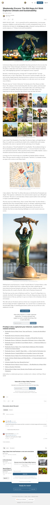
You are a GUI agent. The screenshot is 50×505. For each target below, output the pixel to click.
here (12, 305)
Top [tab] (4, 448)
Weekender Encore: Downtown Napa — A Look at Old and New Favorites (24, 338)
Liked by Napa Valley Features (11, 422)
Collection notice (34, 496)
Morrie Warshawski (9, 433)
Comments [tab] (6, 409)
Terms (29, 496)
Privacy (25, 496)
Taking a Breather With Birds (12, 367)
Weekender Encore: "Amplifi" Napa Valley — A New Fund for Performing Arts (25, 351)
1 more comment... (6, 441)
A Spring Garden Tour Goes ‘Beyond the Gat (16, 362)
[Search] (32, 2)
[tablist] (8, 410)
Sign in (46, 2)
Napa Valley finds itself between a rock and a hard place (18, 451)
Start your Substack (22, 499)
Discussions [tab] (12, 448)
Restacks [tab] (11, 409)
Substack (19, 502)
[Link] (1, 328)
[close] (37, 457)
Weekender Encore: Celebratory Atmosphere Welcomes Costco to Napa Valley (25, 340)
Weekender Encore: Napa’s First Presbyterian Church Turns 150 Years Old (24, 356)
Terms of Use (31, 476)
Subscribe (40, 2)
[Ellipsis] (47, 421)
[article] (25, 454)
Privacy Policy (34, 478)
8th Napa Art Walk (23, 26)
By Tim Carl (5, 453)
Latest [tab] (7, 448)
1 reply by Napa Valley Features (13, 429)
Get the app (31, 499)
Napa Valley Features (10, 15)
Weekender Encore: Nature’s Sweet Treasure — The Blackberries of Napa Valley (25, 364)
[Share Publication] (35, 2)
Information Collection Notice (24, 478)
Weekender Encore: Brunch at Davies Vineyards (17, 336)
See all (5, 478)
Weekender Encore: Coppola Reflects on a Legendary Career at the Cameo (24, 353)
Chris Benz (7, 421)
